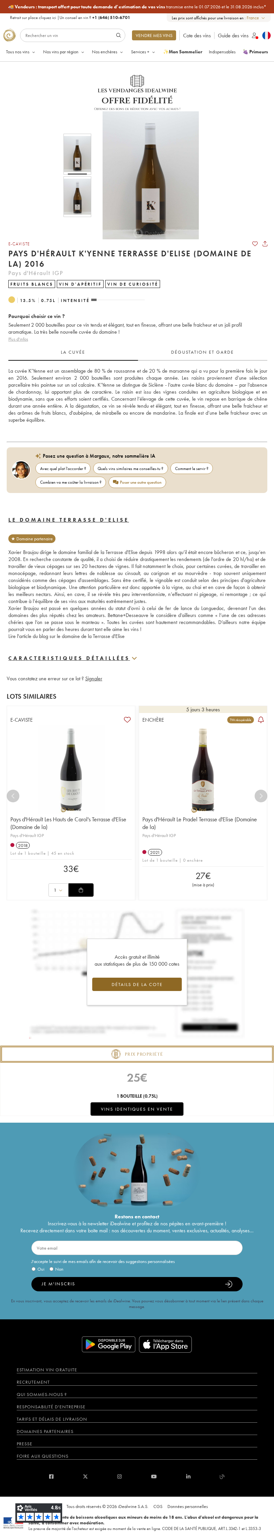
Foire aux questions (42, 1456)
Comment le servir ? (192, 468)
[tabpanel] (137, 395)
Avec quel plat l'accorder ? (63, 468)
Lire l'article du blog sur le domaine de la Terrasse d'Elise (66, 636)
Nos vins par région (61, 52)
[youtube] (154, 1476)
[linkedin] (188, 1476)
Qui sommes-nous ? (42, 1394)
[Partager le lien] (265, 243)
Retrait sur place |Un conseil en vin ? (70, 17)
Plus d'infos (18, 339)
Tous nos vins (17, 52)
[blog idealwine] (222, 1476)
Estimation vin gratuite (47, 1370)
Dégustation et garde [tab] (202, 352)
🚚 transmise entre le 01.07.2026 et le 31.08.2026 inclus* (137, 7)
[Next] (261, 796)
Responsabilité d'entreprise (51, 1407)
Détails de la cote (137, 984)
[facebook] (51, 1476)
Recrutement (33, 1382)
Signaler (93, 678)
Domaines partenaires (45, 1431)
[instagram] (119, 1476)
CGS (157, 1506)
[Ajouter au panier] (80, 890)
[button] (146, 175)
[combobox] (256, 17)
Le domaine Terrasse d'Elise (68, 519)
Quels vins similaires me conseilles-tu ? (130, 468)
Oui (40, 1269)
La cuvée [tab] (73, 352)
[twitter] (85, 1476)
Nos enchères (104, 52)
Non (59, 1269)
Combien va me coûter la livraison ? (71, 482)
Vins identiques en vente (137, 1109)
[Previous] (13, 796)
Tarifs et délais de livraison (52, 1419)
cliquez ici (47, 17)
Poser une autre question (140, 482)
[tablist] (137, 352)
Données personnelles (187, 1506)
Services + (140, 52)
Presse (24, 1444)
